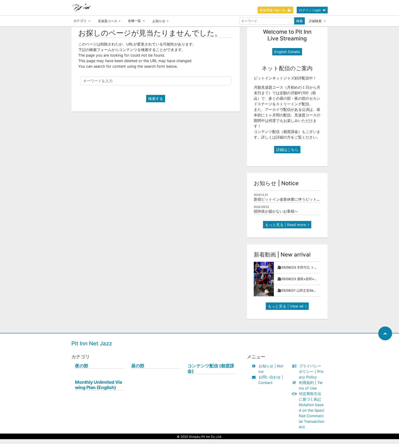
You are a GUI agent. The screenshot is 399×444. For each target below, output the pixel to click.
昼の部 (137, 365)
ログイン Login (310, 10)
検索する (155, 98)
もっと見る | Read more (285, 224)
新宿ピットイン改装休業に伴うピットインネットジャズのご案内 (307, 199)
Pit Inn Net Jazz (91, 343)
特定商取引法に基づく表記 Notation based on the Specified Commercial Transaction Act (311, 410)
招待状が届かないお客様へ (276, 211)
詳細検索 (316, 21)
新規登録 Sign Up (273, 10)
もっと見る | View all (285, 306)
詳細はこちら (287, 149)
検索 (299, 21)
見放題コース (107, 21)
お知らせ (158, 21)
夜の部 (81, 365)
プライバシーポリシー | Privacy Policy (311, 371)
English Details (287, 51)
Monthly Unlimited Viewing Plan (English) (98, 385)
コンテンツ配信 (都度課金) (210, 368)
